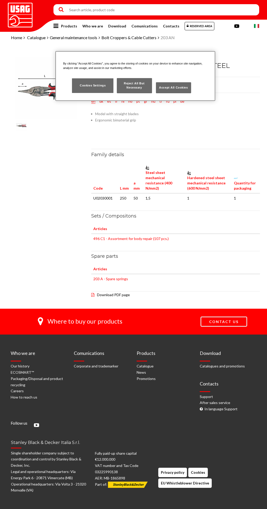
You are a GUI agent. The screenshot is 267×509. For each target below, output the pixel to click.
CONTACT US (224, 321)
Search (61, 10)
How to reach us (24, 397)
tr (160, 101)
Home (16, 37)
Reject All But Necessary (134, 85)
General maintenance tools (73, 37)
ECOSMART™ (22, 372)
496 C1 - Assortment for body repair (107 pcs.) (131, 238)
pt (138, 101)
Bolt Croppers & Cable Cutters (128, 37)
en (93, 101)
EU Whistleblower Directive (185, 483)
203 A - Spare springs (110, 279)
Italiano (256, 26)
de (182, 101)
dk (101, 101)
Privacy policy (172, 472)
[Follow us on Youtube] (35, 425)
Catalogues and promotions (222, 366)
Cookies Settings (93, 85)
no (130, 101)
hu (153, 101)
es (109, 101)
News (141, 372)
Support (206, 396)
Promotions (146, 378)
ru (167, 101)
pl (174, 101)
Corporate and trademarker (96, 366)
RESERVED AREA (201, 26)
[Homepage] (20, 13)
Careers (17, 391)
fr (116, 101)
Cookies (198, 472)
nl (123, 101)
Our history (20, 366)
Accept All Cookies (173, 87)
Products (69, 26)
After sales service (215, 402)
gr (145, 101)
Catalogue (36, 37)
